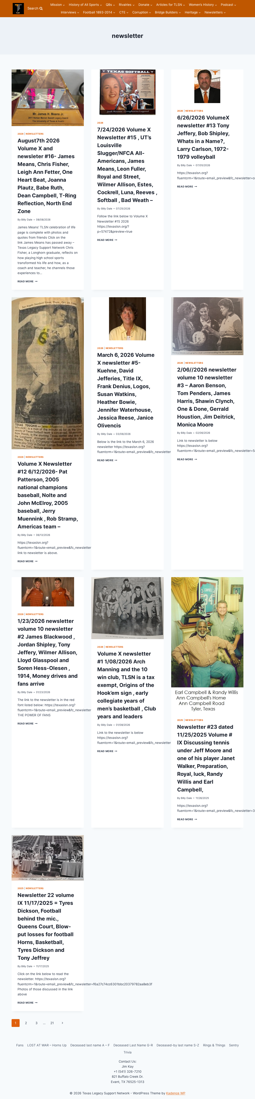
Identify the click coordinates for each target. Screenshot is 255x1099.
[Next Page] (63, 1023)
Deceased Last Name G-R (133, 1045)
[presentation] (48, 97)
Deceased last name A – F (90, 1045)
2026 (21, 133)
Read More (28, 281)
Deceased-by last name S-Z (178, 1045)
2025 (180, 720)
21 (52, 1023)
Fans (20, 1045)
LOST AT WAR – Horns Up (46, 1045)
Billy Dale (26, 219)
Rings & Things (214, 1045)
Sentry (234, 1045)
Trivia (128, 1052)
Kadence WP (175, 1093)
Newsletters (35, 133)
